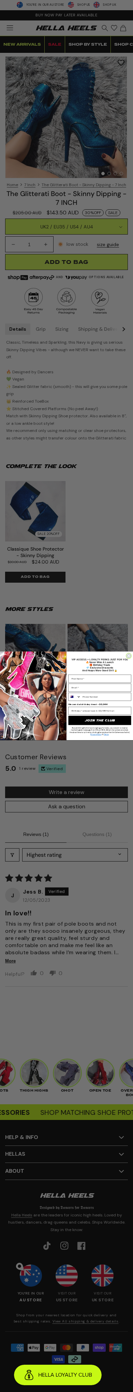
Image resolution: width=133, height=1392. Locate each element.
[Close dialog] (128, 656)
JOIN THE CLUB (100, 720)
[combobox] (75, 697)
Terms (106, 735)
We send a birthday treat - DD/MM (87, 704)
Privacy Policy (96, 735)
